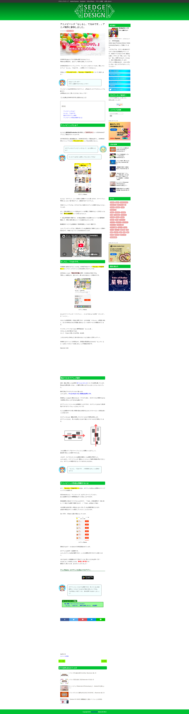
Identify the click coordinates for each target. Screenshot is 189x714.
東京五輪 (117, 234)
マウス (111, 229)
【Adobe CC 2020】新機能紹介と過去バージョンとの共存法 (85, 699)
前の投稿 (104, 661)
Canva (122, 207)
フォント (120, 227)
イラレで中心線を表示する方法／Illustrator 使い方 (82, 673)
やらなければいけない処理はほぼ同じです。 (80, 393)
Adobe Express (74, 1)
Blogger (118, 207)
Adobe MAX (113, 205)
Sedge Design (94, 711)
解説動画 (123, 229)
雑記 (111, 232)
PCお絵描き (117, 215)
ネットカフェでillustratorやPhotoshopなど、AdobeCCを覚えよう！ (122, 184)
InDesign (123, 212)
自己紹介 (116, 232)
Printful (117, 217)
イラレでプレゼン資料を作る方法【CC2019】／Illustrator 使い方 (87, 692)
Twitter (122, 217)
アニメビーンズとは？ (69, 111)
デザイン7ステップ (63, 1)
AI (125, 205)
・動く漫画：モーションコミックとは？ (74, 603)
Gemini (112, 212)
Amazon (112, 207)
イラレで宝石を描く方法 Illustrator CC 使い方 (81, 679)
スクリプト (125, 222)
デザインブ (113, 225)
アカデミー (122, 219)
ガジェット (118, 222)
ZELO (116, 219)
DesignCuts (113, 210)
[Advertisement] (82, 361)
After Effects (91, 1)
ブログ (125, 227)
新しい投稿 (61, 661)
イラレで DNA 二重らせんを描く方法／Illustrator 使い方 (122, 162)
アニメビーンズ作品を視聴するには (72, 117)
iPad (111, 215)
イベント (112, 222)
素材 (128, 232)
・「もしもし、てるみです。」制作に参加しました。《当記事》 (80, 605)
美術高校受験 (113, 237)
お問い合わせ (107, 1)
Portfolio (112, 217)
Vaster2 (112, 219)
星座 (124, 232)
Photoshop (123, 215)
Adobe (117, 202)
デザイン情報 (99, 1)
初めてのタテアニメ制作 (69, 115)
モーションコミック (82, 383)
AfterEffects (120, 205)
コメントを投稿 (64, 656)
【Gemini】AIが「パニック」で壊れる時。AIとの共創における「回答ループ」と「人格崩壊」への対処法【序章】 (122, 176)
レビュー (117, 229)
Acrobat (112, 202)
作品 (127, 229)
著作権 (111, 234)
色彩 (121, 232)
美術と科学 (123, 234)
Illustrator (83, 1)
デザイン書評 (120, 225)
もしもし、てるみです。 (69, 113)
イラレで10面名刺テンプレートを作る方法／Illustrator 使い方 (122, 156)
